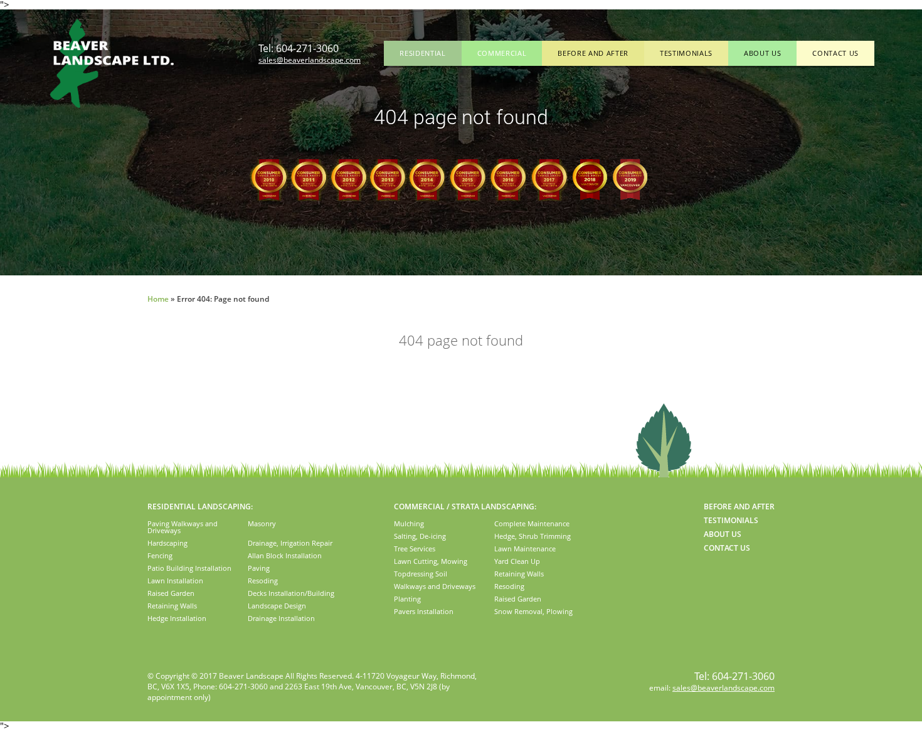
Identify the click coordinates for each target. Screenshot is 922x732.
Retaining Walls (172, 605)
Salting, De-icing (420, 536)
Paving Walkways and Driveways (182, 527)
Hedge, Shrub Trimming (532, 536)
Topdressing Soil (420, 573)
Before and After (593, 53)
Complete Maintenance (532, 523)
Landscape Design (277, 605)
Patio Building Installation (189, 568)
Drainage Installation (281, 618)
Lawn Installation (175, 580)
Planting (407, 598)
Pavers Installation (423, 611)
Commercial (502, 53)
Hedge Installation (176, 618)
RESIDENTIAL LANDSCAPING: (200, 506)
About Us (762, 53)
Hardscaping (167, 543)
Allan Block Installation (285, 555)
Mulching (409, 523)
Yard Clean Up (517, 561)
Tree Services (414, 548)
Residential (422, 53)
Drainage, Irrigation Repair (290, 543)
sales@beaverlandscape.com (309, 60)
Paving (259, 568)
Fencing (159, 555)
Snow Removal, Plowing (533, 611)
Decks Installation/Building (291, 593)
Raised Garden (170, 593)
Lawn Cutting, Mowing (430, 561)
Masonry (262, 523)
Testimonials (686, 53)
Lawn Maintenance (525, 548)
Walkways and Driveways (434, 586)
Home (158, 299)
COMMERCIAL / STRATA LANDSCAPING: (465, 506)
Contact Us (835, 53)
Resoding (263, 580)
